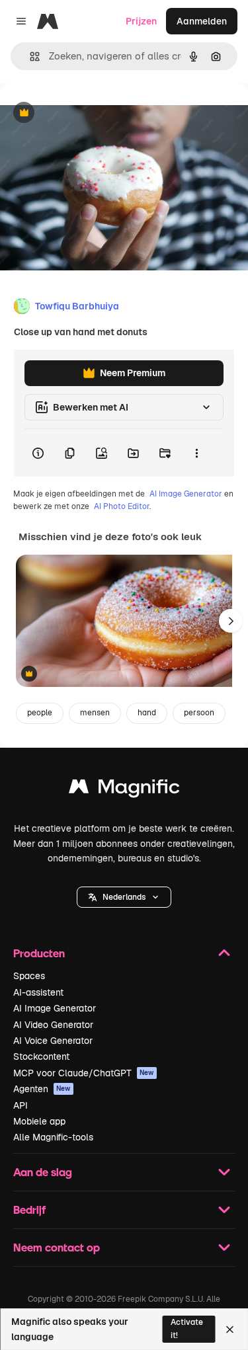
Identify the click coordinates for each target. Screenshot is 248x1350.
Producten (39, 953)
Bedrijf (29, 1209)
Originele (87, 113)
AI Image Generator (185, 494)
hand (147, 712)
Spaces (29, 976)
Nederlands (124, 897)
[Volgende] (231, 621)
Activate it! (187, 1328)
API (20, 1105)
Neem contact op (56, 1247)
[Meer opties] (196, 453)
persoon (199, 712)
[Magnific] (124, 789)
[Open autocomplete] (29, 56)
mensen (95, 712)
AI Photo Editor (121, 506)
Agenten (42, 1089)
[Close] (230, 1329)
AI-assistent (38, 992)
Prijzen (141, 21)
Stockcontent (41, 1056)
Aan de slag (42, 1172)
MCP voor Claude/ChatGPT (83, 1073)
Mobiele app (39, 1121)
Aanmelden (202, 21)
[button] (124, 897)
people (39, 712)
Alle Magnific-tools (53, 1137)
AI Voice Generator (53, 1041)
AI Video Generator (53, 1025)
